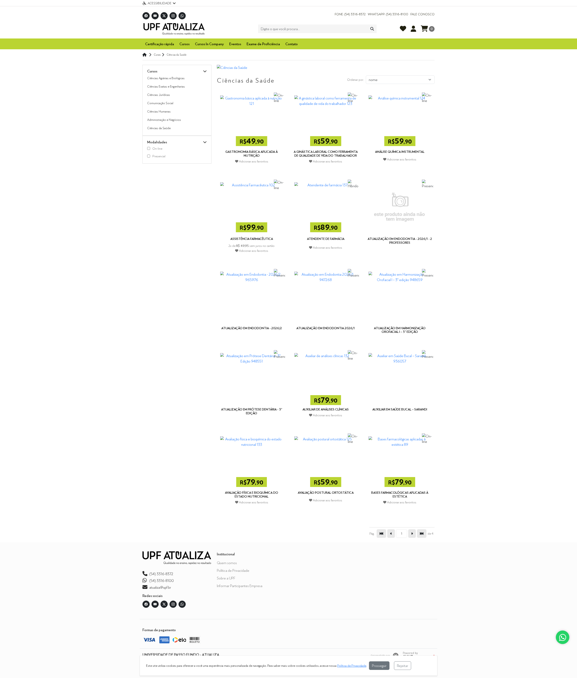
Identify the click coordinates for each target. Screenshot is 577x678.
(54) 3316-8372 (161, 574)
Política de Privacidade (233, 570)
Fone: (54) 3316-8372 (350, 14)
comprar (251, 170)
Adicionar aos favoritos (253, 161)
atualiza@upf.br (160, 587)
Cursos (184, 44)
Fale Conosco (422, 14)
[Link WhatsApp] (182, 15)
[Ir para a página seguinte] (412, 533)
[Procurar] (372, 29)
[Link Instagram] (173, 15)
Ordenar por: (355, 79)
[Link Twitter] (164, 15)
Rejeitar (402, 665)
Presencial (158, 156)
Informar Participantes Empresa (239, 585)
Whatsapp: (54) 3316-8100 (388, 14)
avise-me (399, 259)
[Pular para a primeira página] (381, 533)
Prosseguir (379, 665)
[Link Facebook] (146, 15)
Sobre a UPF (226, 578)
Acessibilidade (160, 3)
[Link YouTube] (155, 15)
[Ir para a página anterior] (391, 533)
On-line (157, 148)
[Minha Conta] (413, 28)
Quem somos (227, 563)
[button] (205, 71)
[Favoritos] (403, 28)
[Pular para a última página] (421, 533)
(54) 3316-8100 (161, 580)
